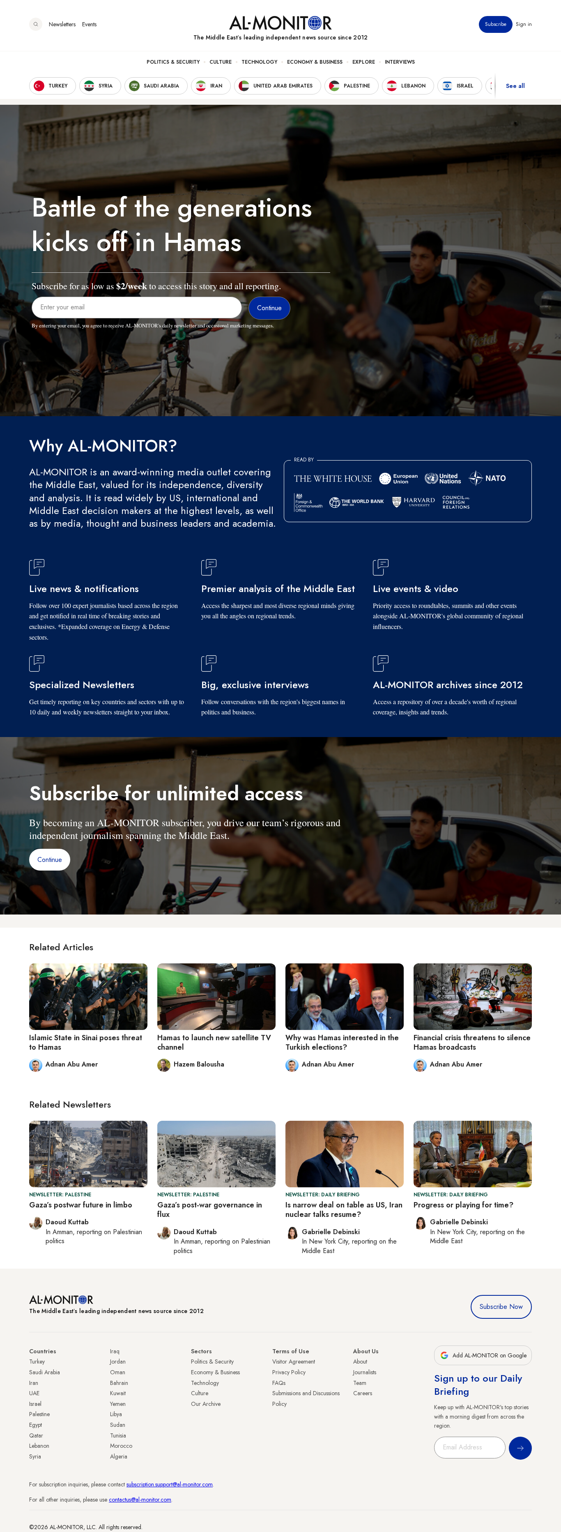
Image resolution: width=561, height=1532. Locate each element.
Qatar (36, 1435)
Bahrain (119, 1383)
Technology (259, 62)
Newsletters (62, 24)
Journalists (364, 1372)
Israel (35, 1404)
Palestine (39, 1414)
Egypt (35, 1425)
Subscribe (495, 24)
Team (359, 1383)
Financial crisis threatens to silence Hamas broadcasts (472, 1042)
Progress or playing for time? (463, 1205)
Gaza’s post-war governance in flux (209, 1210)
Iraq (115, 1351)
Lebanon (39, 1446)
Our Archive (206, 1404)
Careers (362, 1393)
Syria (35, 1456)
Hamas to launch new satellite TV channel (214, 1042)
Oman (117, 1372)
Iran (33, 1383)
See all (515, 86)
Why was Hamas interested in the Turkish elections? (342, 1042)
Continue (49, 859)
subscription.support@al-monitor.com (169, 1484)
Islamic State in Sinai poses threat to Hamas (85, 1042)
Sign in (524, 24)
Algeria (118, 1456)
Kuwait (118, 1393)
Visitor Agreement (293, 1361)
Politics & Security (173, 62)
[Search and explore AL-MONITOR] (35, 24)
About (360, 1361)
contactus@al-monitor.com (140, 1499)
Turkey (37, 1361)
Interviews (400, 62)
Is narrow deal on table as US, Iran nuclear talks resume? (343, 1210)
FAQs (278, 1383)
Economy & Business (315, 62)
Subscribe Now (501, 1306)
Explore (363, 62)
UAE (34, 1393)
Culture (220, 62)
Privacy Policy (289, 1372)
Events (89, 24)
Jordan (118, 1361)
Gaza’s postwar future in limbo (80, 1205)
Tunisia (118, 1435)
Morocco (121, 1446)
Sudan (117, 1425)
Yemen (118, 1404)
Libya (116, 1414)
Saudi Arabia (44, 1372)
